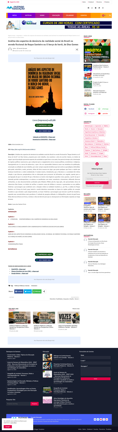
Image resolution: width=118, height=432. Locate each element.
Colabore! (91, 2)
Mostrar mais (76, 308)
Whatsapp (37, 291)
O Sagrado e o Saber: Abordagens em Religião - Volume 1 (104, 224)
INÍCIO (14, 15)
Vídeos (105, 156)
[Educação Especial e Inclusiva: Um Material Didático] (88, 93)
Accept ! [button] (8, 426)
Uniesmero (19, 35)
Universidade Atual (96, 156)
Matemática (100, 141)
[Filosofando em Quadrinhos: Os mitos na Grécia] (88, 76)
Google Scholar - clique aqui (19, 273)
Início (79, 429)
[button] (110, 15)
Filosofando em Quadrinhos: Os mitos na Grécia (101, 74)
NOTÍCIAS (28, 15)
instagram (91, 113)
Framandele (101, 135)
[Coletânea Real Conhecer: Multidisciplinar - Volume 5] (88, 67)
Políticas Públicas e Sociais (21, 285)
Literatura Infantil (90, 141)
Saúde (86, 153)
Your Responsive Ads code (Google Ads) (44, 58)
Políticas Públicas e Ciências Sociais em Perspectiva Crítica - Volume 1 (44, 327)
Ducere (93, 129)
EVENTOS (84, 15)
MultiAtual (98, 144)
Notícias (106, 144)
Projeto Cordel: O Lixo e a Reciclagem (100, 83)
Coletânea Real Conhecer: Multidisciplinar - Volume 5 (101, 66)
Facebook (19, 291)
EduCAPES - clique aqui (18, 269)
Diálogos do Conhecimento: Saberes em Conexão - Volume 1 (64, 357)
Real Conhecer (96, 150)
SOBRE (42, 15)
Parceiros (99, 2)
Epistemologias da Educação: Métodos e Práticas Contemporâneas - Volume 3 (22, 382)
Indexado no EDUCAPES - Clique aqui (44, 137)
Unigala (101, 153)
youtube (105, 113)
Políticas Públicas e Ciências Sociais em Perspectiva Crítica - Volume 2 (19, 327)
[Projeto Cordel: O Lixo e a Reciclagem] (88, 84)
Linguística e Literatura (91, 138)
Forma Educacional (90, 135)
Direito (86, 129)
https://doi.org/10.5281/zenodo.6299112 (23, 149)
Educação (100, 129)
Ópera (86, 147)
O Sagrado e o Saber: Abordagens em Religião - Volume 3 (104, 207)
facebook (91, 109)
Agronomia (98, 126)
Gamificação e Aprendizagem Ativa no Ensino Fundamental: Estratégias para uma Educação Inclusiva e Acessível (22, 390)
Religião (105, 150)
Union (86, 156)
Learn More (13, 423)
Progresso (87, 150)
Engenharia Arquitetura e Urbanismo (95, 132)
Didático (106, 126)
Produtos (106, 2)
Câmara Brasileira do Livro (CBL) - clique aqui (25, 271)
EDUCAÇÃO (56, 15)
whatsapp (105, 109)
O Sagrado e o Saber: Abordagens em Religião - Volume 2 (90, 224)
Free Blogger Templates (38, 429)
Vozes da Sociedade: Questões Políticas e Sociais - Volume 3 (67, 326)
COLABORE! (70, 15)
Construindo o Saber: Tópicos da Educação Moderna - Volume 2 (20, 356)
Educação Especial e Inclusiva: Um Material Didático (99, 92)
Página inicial (11, 35)
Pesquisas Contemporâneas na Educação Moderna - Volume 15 (64, 365)
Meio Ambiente (89, 144)
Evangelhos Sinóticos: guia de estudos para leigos (89, 207)
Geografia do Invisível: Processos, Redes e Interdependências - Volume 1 (20, 374)
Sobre (84, 2)
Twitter (29, 291)
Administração (89, 126)
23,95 (44, 120)
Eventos (96, 429)
